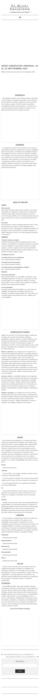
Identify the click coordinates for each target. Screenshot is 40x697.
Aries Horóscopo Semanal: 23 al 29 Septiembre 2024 (21, 656)
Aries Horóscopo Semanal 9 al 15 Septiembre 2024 (18, 654)
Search (20, 671)
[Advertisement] (20, 41)
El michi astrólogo (20, 7)
